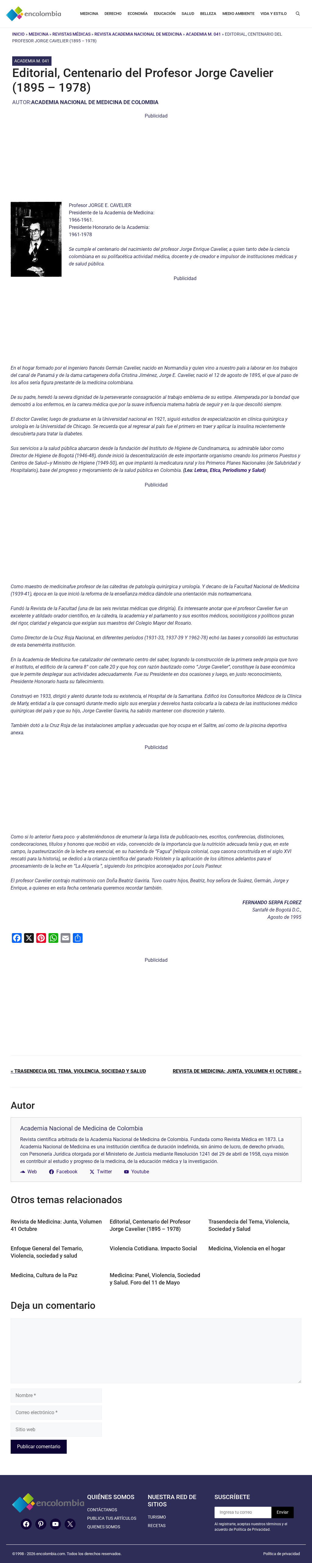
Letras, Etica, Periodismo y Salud (229, 470)
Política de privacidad (281, 1553)
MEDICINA (89, 13)
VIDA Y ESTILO (274, 13)
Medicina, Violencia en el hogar (246, 1248)
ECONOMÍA (138, 13)
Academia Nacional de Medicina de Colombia (94, 102)
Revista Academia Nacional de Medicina (138, 34)
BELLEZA (208, 13)
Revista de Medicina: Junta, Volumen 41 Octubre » (237, 1071)
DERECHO (113, 13)
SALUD (188, 13)
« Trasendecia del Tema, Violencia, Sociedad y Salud (78, 1071)
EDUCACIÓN (165, 13)
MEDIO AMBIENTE (238, 13)
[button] (298, 14)
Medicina (38, 34)
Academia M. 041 (203, 34)
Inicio (18, 34)
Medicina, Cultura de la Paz (44, 1275)
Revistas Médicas (71, 34)
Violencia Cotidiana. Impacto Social (153, 1248)
